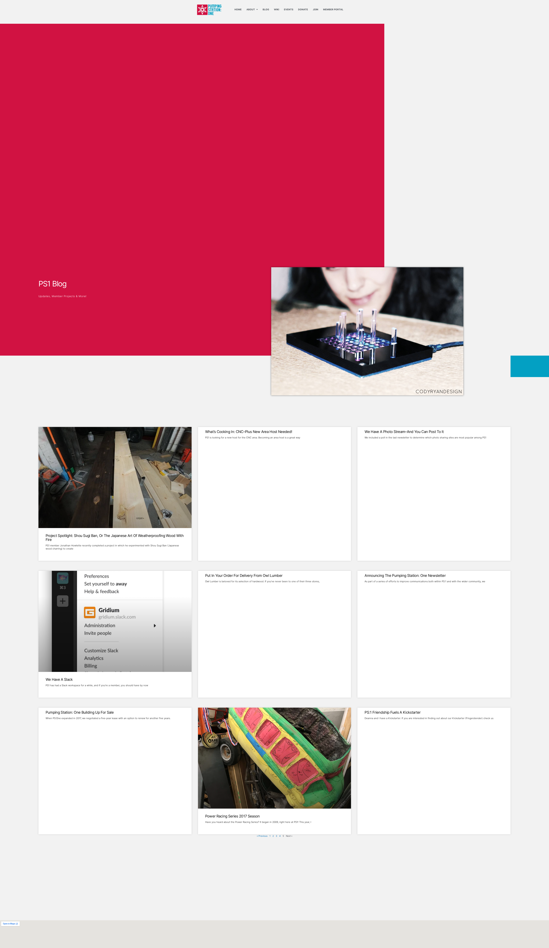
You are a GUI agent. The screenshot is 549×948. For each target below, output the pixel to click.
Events (288, 9)
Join (315, 9)
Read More (51, 553)
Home (238, 9)
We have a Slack (59, 679)
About (250, 9)
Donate (303, 9)
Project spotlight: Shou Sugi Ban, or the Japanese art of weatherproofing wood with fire (115, 537)
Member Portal (333, 9)
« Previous (262, 836)
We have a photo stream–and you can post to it (404, 431)
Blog (266, 9)
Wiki (276, 9)
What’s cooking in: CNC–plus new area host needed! (248, 431)
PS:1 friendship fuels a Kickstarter (392, 712)
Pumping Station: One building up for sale (80, 712)
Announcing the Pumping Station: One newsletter (405, 575)
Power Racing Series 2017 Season (232, 816)
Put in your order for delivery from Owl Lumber (244, 575)
